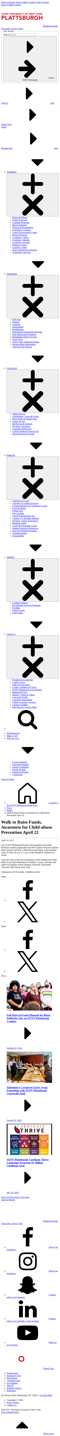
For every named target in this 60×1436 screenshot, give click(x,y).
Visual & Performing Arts (23, 516)
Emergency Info (14, 1376)
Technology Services (21, 252)
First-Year (16, 319)
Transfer (16, 322)
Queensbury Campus (21, 230)
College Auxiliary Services (24, 702)
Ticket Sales (17, 613)
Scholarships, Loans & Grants (25, 416)
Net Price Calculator (21, 426)
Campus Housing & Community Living (29, 506)
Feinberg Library (19, 245)
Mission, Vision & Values (23, 695)
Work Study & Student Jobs (24, 419)
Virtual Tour (17, 511)
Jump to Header (8, 2)
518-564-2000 (45, 1395)
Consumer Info (13, 1380)
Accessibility (12, 1383)
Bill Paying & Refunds (22, 424)
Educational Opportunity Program (27, 332)
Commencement (19, 533)
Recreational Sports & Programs (26, 605)
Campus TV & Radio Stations (25, 518)
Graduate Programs (20, 222)
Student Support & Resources (25, 528)
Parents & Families (20, 764)
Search (6, 34)
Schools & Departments (22, 227)
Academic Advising (21, 242)
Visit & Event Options (22, 347)
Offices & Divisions (21, 685)
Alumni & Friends (20, 772)
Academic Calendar (21, 240)
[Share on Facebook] (28, 900)
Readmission (18, 329)
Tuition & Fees (18, 414)
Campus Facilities (20, 705)
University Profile (20, 697)
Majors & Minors (19, 217)
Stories (10, 810)
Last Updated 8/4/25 (10, 1412)
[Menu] (23, 29)
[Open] (33, 194)
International (17, 327)
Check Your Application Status (25, 342)
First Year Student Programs (24, 531)
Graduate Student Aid (21, 429)
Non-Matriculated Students (24, 334)
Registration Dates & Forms (24, 337)
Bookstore (11, 1390)
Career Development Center (24, 232)
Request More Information (24, 344)
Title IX (10, 1385)
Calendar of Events (20, 501)
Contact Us (12, 1405)
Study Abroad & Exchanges (24, 250)
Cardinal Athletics (20, 603)
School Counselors (20, 767)
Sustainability (18, 536)
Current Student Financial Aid (25, 431)
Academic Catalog (20, 237)
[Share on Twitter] (28, 921)
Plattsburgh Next (19, 692)
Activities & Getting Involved (25, 503)
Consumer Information (22, 700)
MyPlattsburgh (13, 733)
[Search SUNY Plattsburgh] (28, 728)
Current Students (19, 762)
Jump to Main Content (25, 2)
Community (17, 774)
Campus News (18, 682)
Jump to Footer (42, 2)
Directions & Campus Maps (24, 707)
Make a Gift (12, 736)
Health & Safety (19, 523)
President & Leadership (22, 680)
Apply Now (17, 339)
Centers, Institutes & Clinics (24, 687)
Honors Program (19, 235)
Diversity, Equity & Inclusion (25, 521)
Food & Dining (19, 508)
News (9, 808)
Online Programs (19, 220)
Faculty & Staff (19, 769)
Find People (12, 1378)
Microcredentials (19, 225)
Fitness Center (18, 610)
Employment (12, 1373)
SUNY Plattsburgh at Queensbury (27, 690)
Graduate (16, 324)
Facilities (16, 608)
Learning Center (19, 247)
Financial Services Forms (23, 434)
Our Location (18, 513)
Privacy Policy (13, 1402)
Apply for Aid (18, 421)
